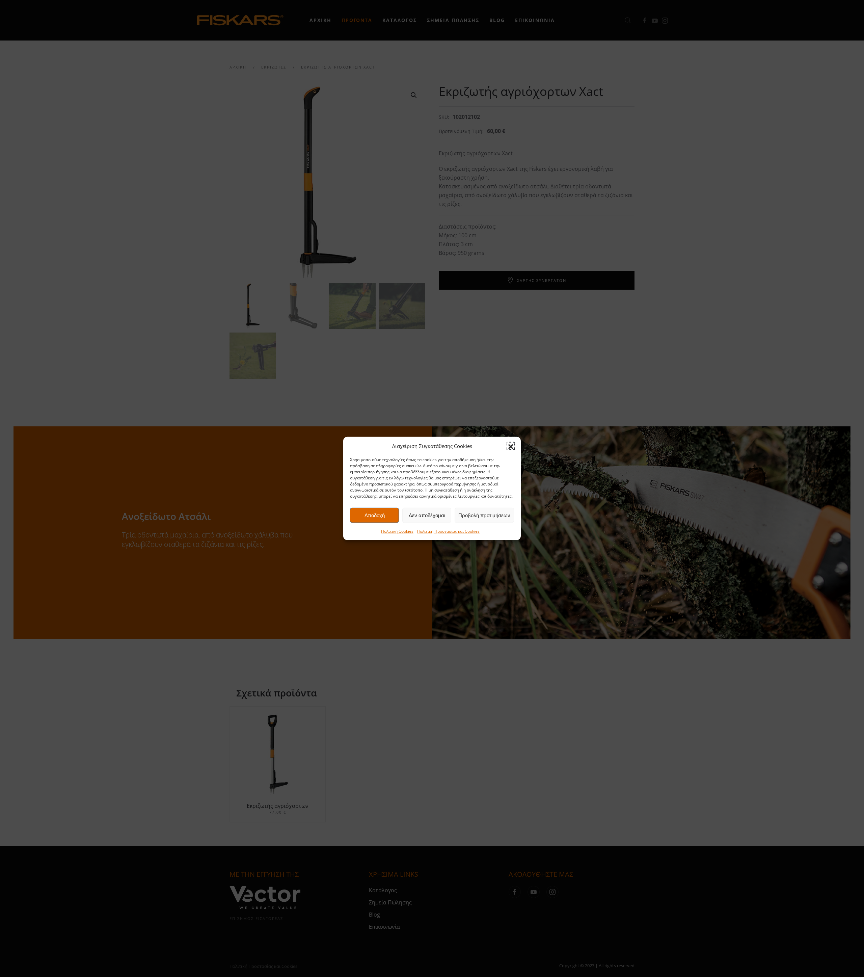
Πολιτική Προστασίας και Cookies (448, 531)
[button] (510, 446)
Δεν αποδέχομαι (427, 515)
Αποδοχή (374, 515)
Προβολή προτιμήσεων (484, 515)
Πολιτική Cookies (397, 531)
